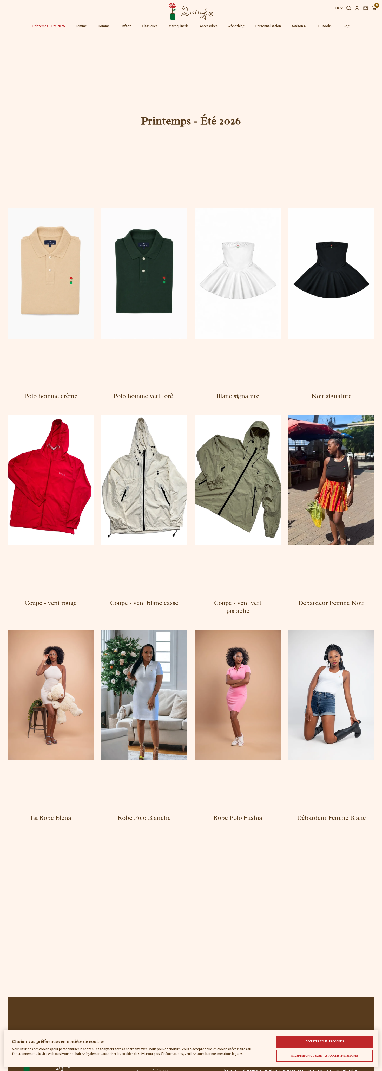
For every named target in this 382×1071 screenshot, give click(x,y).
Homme (104, 26)
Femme (81, 26)
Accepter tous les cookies (325, 1041)
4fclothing (236, 26)
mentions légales (230, 1054)
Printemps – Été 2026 (48, 26)
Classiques (149, 26)
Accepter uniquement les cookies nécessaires (324, 1055)
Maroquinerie (178, 26)
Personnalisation (268, 26)
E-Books (325, 26)
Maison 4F (299, 26)
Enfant (126, 26)
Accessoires (209, 26)
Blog (346, 26)
